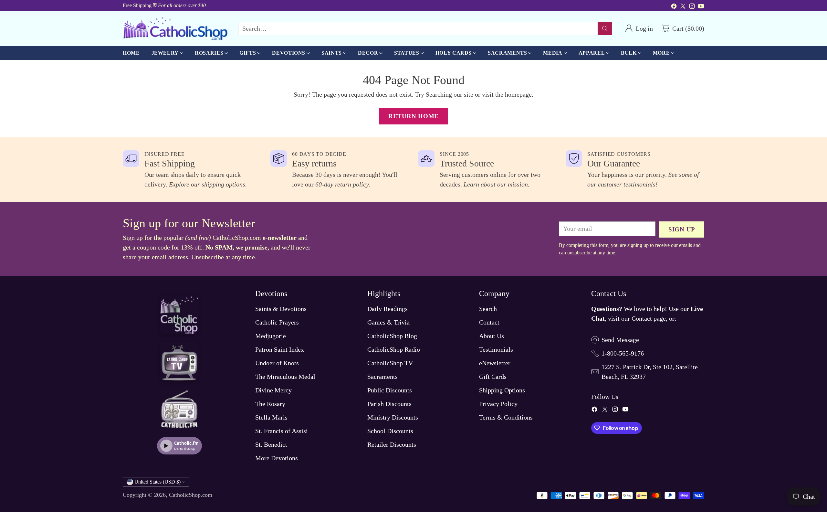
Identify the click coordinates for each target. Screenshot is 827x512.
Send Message (620, 339)
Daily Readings (387, 308)
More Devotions (276, 458)
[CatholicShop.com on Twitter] (683, 7)
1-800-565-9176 (623, 353)
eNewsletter (494, 363)
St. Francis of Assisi (281, 430)
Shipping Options (502, 390)
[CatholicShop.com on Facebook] (674, 7)
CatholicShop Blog (392, 335)
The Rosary (270, 403)
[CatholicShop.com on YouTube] (701, 7)
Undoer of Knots (277, 363)
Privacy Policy (498, 403)
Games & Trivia (388, 322)
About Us (491, 335)
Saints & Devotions (281, 308)
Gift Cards (493, 376)
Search (488, 308)
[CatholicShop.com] (175, 28)
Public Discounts (389, 390)
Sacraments (382, 376)
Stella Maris (271, 417)
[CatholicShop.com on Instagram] (692, 7)
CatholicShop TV (390, 363)
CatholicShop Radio (393, 349)
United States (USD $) (157, 482)
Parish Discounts (389, 403)
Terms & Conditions (506, 417)
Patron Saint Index (279, 349)
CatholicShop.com (190, 495)
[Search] (605, 28)
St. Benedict (271, 444)
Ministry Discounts (392, 417)
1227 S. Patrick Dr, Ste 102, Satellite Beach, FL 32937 (650, 371)
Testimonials (496, 349)
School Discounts (390, 430)
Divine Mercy (273, 390)
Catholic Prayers (277, 322)
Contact (489, 322)
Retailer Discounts (391, 444)
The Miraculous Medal (285, 376)
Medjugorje (270, 335)
